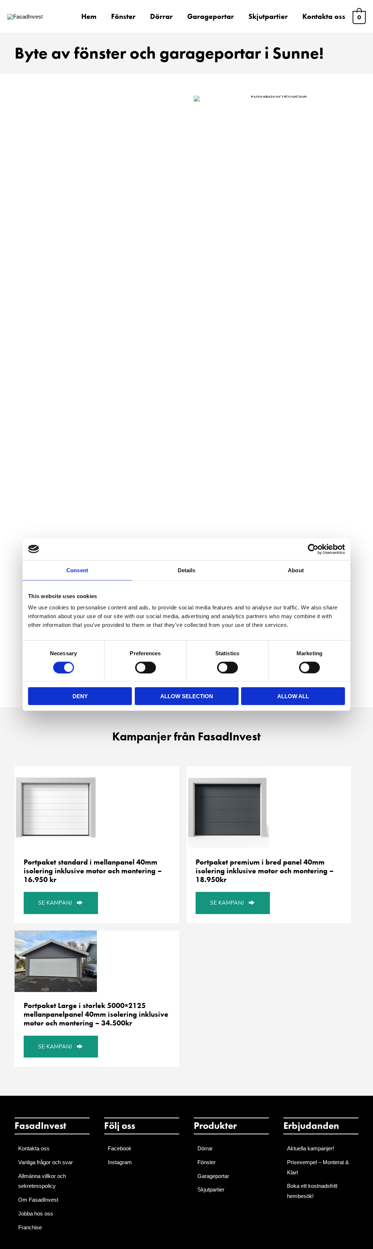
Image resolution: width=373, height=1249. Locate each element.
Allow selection (186, 696)
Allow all (293, 696)
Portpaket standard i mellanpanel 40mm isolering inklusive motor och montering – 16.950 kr (93, 870)
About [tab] (296, 570)
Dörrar (161, 16)
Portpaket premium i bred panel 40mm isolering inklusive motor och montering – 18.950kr (265, 870)
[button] (61, 903)
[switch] (145, 667)
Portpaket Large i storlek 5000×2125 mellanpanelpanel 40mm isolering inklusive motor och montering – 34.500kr (96, 1014)
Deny (80, 696)
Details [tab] (187, 570)
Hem (89, 16)
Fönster (123, 16)
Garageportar (210, 16)
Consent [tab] (77, 570)
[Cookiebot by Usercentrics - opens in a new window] (313, 549)
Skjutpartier (268, 16)
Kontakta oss (323, 16)
